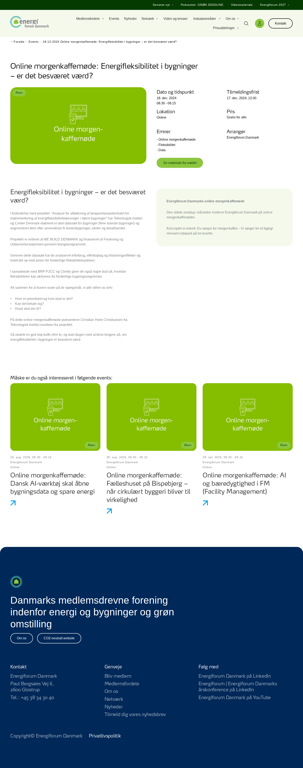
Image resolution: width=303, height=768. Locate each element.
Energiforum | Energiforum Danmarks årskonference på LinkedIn (245, 687)
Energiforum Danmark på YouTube (245, 698)
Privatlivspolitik (105, 736)
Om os (21, 638)
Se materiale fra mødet (179, 163)
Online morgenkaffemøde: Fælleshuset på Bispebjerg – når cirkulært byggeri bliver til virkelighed (148, 488)
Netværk (114, 699)
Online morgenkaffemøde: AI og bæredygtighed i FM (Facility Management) (244, 484)
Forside (19, 41)
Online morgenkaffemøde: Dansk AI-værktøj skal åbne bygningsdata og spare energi (52, 484)
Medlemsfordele (122, 684)
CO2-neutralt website (59, 638)
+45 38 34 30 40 (37, 697)
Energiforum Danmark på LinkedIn (245, 676)
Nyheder (114, 707)
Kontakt (280, 23)
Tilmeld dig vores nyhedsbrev (135, 714)
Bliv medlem (118, 676)
